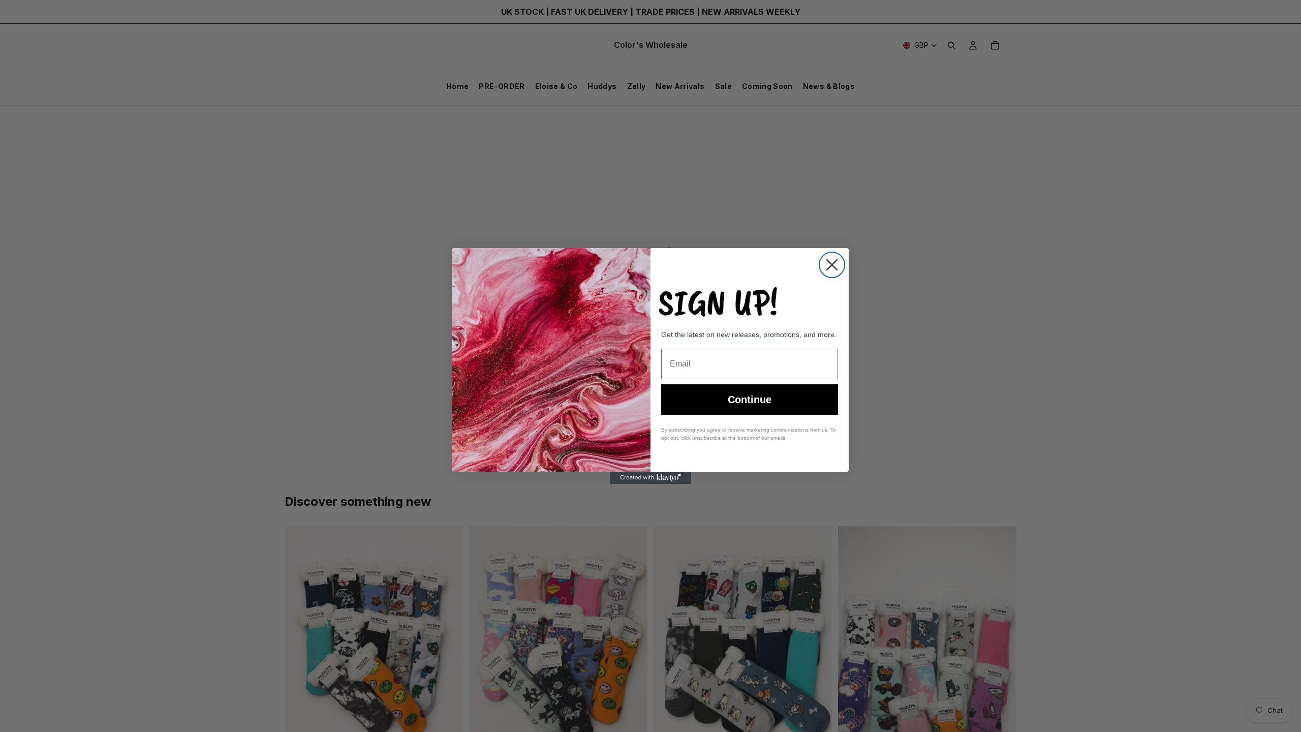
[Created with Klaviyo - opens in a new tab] (650, 478)
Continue (749, 399)
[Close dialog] (832, 265)
